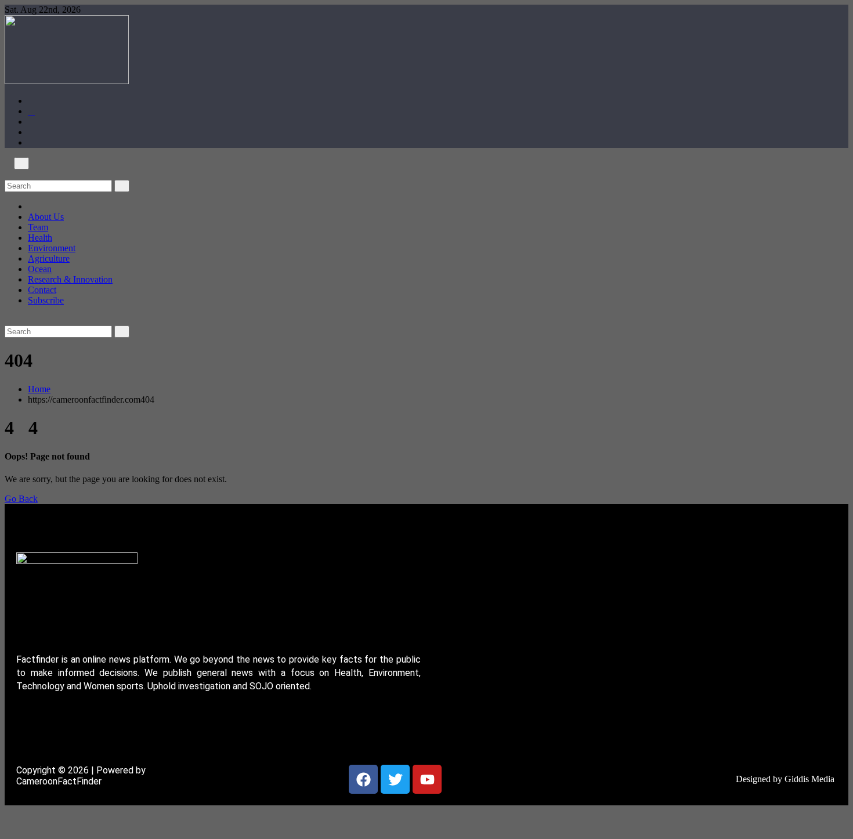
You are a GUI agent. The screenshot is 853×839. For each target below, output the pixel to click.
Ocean (40, 269)
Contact (42, 290)
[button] (8, 174)
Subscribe (46, 300)
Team (38, 227)
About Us (46, 217)
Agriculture (49, 258)
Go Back (21, 499)
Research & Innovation (70, 279)
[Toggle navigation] (21, 163)
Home (39, 389)
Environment (51, 248)
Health (40, 238)
